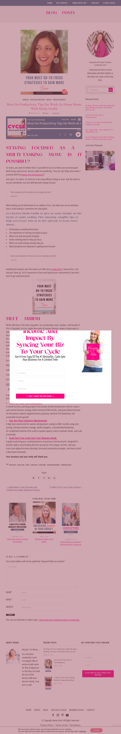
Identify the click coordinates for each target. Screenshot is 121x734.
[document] (60, 367)
